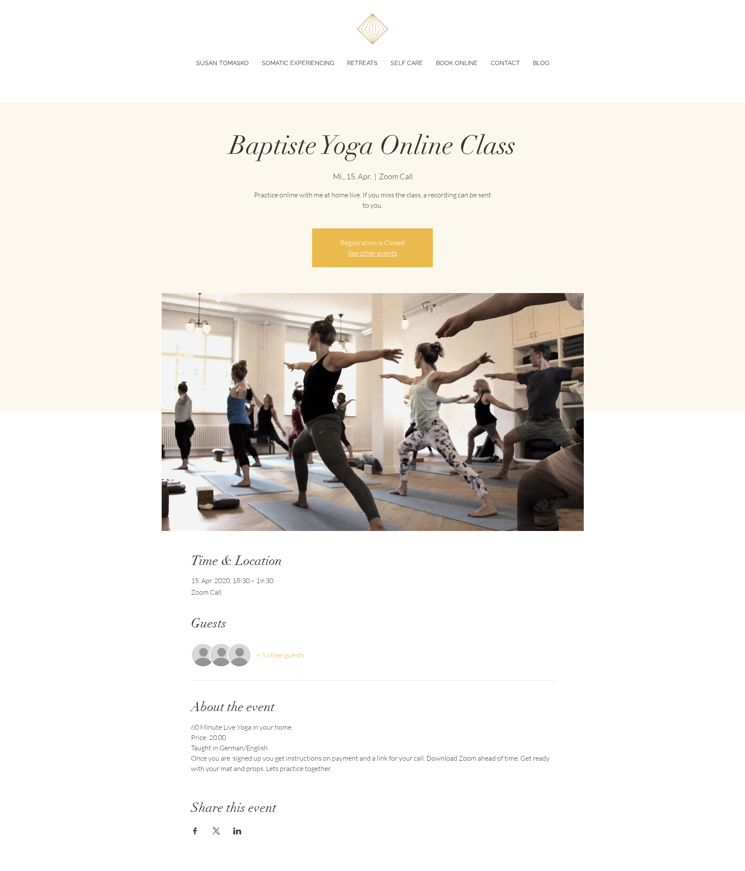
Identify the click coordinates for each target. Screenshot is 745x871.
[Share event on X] (216, 830)
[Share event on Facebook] (195, 830)
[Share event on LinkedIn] (237, 830)
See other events (372, 253)
